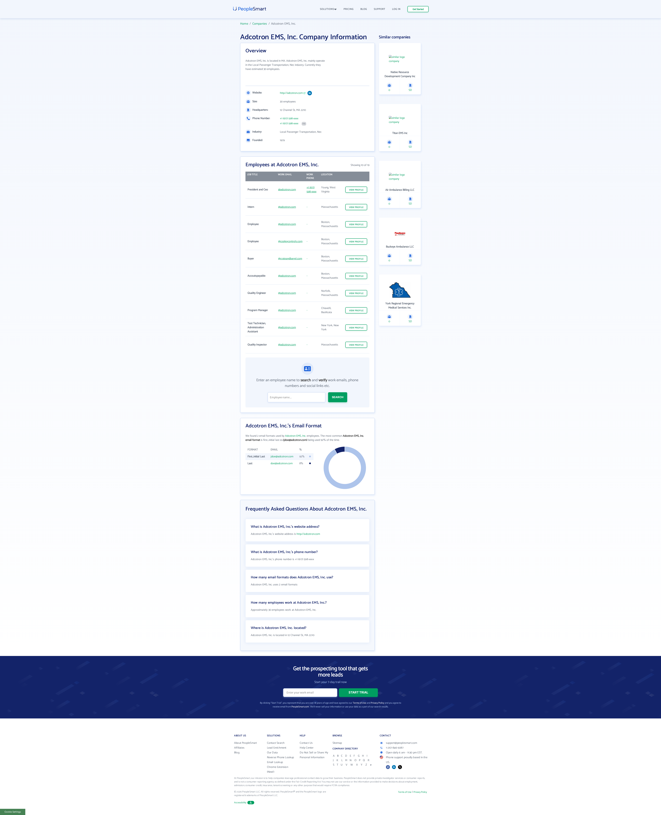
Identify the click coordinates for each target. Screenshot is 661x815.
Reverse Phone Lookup (280, 757)
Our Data (272, 752)
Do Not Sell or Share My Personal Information (314, 755)
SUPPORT (379, 9)
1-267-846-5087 (394, 747)
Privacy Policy (377, 703)
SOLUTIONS (327, 9)
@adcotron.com (287, 189)
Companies (259, 23)
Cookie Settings (12, 812)
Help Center (306, 747)
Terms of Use (359, 703)
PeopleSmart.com (300, 707)
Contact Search (276, 743)
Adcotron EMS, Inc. (295, 436)
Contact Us (306, 743)
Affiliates (239, 747)
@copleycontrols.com (290, 241)
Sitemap (337, 743)
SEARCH (337, 397)
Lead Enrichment (276, 747)
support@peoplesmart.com (401, 743)
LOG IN (396, 9)
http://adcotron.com (291, 93)
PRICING (349, 9)
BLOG (363, 9)
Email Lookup (275, 762)
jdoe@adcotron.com (282, 456)
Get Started (418, 9)
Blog (236, 752)
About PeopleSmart (245, 743)
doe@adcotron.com (282, 463)
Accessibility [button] (240, 803)
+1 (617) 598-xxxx (289, 119)
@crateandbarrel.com (290, 258)
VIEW (356, 190)
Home (244, 23)
